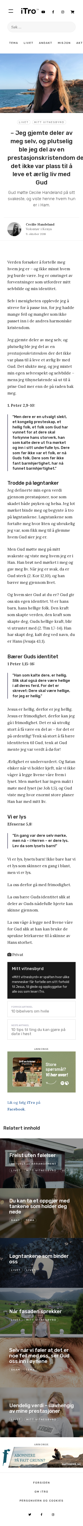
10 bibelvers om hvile (30, 1011)
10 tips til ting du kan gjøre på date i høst (38, 1031)
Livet (28, 43)
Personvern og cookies (42, 1500)
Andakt (45, 43)
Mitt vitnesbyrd (49, 122)
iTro (30, 10)
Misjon (64, 43)
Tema (13, 43)
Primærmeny (11, 11)
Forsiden (41, 1482)
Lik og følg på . (23, 1105)
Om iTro (41, 1491)
